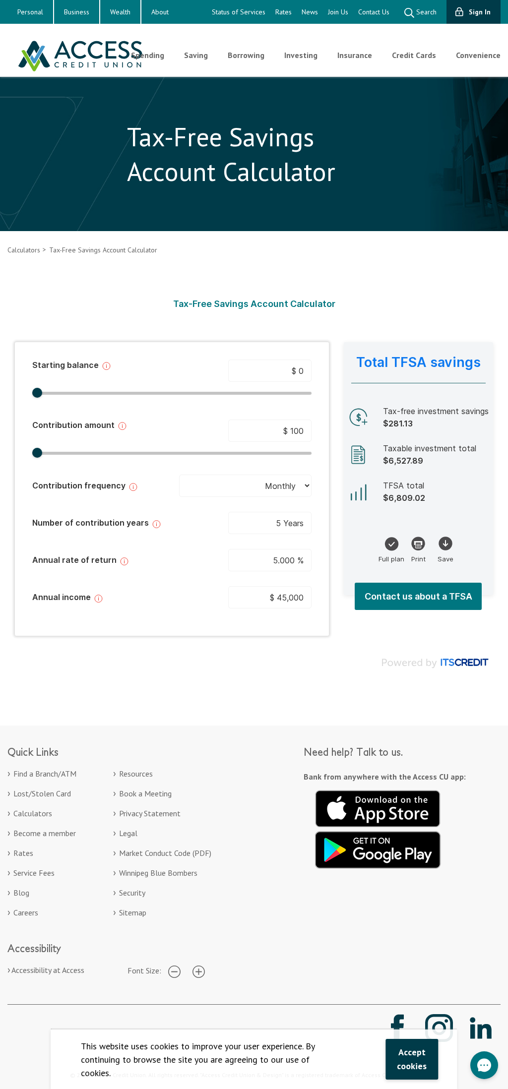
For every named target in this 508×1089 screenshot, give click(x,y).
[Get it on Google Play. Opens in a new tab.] (378, 848)
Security (132, 893)
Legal (128, 833)
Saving (196, 55)
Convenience (478, 55)
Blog (21, 893)
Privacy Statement (150, 813)
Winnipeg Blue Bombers (158, 873)
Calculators (23, 249)
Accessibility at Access (47, 970)
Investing (301, 55)
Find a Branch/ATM (44, 774)
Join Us (338, 11)
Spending (147, 55)
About (160, 11)
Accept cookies (412, 1059)
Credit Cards (414, 55)
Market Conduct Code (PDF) (165, 853)
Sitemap (132, 912)
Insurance (354, 55)
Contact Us (373, 11)
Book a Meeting (145, 793)
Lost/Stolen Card (42, 793)
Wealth (120, 11)
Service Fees (34, 873)
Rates (283, 11)
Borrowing (246, 55)
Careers (25, 912)
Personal (30, 11)
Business (76, 11)
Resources (136, 774)
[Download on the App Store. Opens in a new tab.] (378, 807)
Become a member (44, 833)
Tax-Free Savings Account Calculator (103, 249)
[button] (484, 1065)
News (310, 11)
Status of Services (238, 11)
